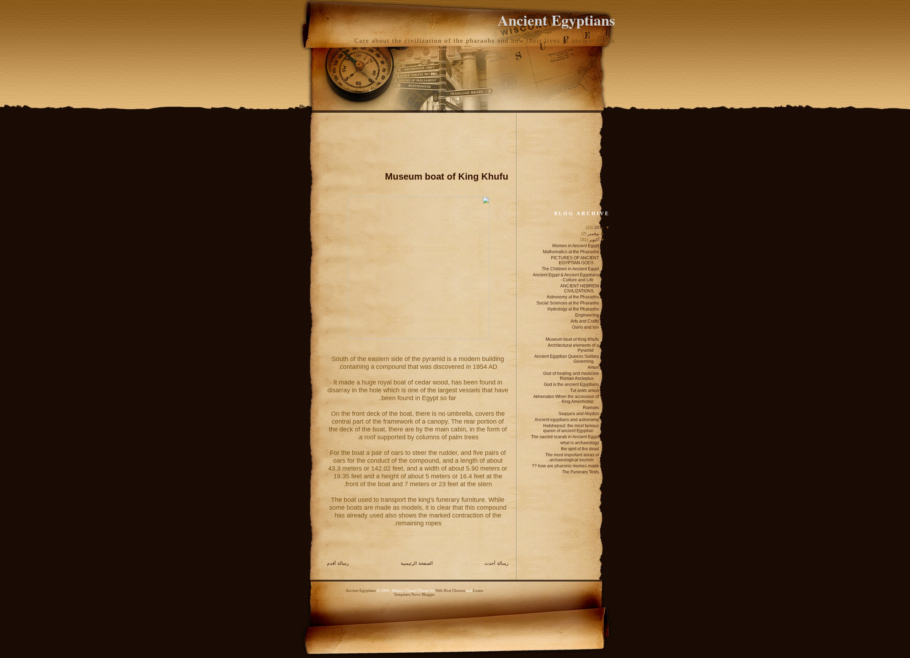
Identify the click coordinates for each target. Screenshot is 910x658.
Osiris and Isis (585, 327)
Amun (593, 367)
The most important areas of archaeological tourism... (572, 457)
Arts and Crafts (585, 321)
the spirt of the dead (580, 448)
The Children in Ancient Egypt (570, 268)
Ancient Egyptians (556, 20)
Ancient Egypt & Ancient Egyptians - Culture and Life (566, 277)
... (597, 333)
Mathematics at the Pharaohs (571, 251)
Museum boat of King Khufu (446, 176)
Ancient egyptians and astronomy (567, 419)
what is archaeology (579, 442)
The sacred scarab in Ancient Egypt (565, 436)
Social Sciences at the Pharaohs (567, 303)
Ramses (591, 407)
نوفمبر (593, 233)
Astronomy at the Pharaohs (573, 296)
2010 (599, 227)
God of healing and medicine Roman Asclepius (571, 376)
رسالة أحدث (496, 563)
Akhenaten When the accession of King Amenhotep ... (566, 399)
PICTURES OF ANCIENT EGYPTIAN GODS (575, 260)
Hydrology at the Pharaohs (573, 309)
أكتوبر (594, 239)
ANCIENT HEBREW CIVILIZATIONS (579, 288)
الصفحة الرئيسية (417, 563)
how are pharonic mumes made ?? (565, 465)
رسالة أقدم (338, 563)
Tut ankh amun (584, 390)
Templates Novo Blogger (414, 594)
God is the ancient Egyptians (571, 384)
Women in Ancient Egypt (575, 245)
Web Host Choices (450, 591)
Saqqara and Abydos (578, 413)
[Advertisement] (379, 139)
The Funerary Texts (580, 471)
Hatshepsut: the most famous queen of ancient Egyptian (571, 428)
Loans (478, 591)
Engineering (587, 315)
